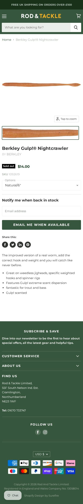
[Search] (76, 27)
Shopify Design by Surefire (41, 495)
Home (6, 39)
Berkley (14, 154)
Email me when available (41, 225)
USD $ (39, 454)
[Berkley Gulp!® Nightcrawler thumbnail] (40, 132)
